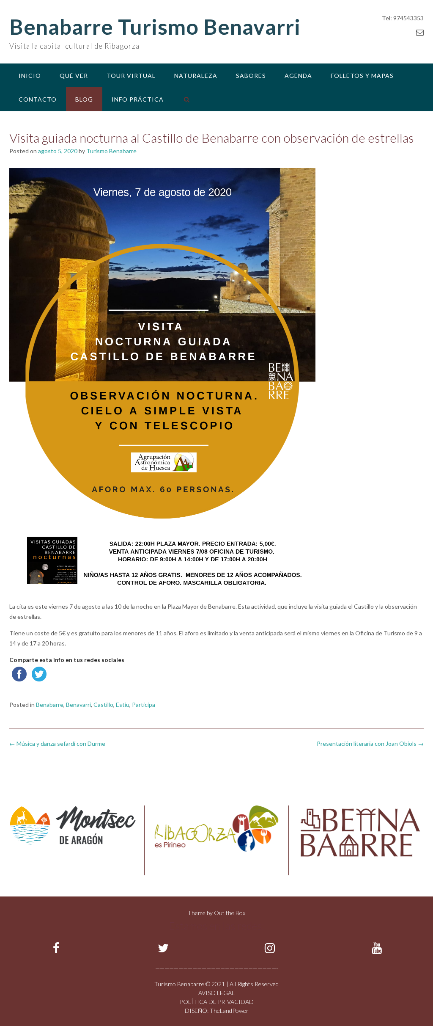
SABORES (251, 75)
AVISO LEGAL (216, 992)
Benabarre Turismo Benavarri (155, 26)
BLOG (84, 99)
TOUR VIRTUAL (131, 75)
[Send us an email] (420, 32)
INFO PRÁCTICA (138, 99)
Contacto (38, 99)
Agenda (298, 75)
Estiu (122, 704)
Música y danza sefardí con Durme (57, 743)
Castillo (103, 704)
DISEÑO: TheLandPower (217, 1010)
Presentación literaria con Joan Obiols (370, 743)
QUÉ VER (74, 75)
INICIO (30, 75)
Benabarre (49, 704)
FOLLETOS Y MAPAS (362, 75)
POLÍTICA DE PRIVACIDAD (217, 1001)
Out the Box (229, 912)
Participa (143, 704)
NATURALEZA (195, 75)
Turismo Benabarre (111, 150)
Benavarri (78, 704)
